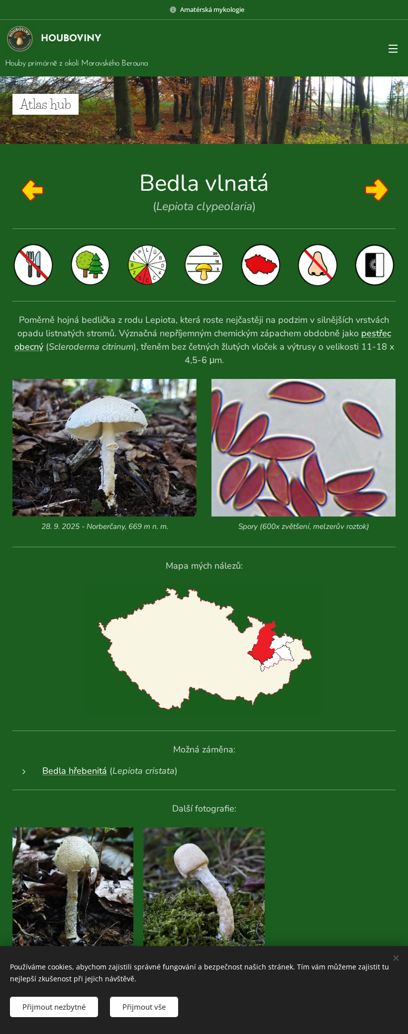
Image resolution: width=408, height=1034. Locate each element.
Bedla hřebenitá (74, 771)
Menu (393, 48)
